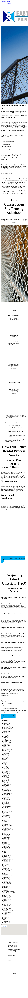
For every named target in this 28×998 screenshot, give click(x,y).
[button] (13, 559)
